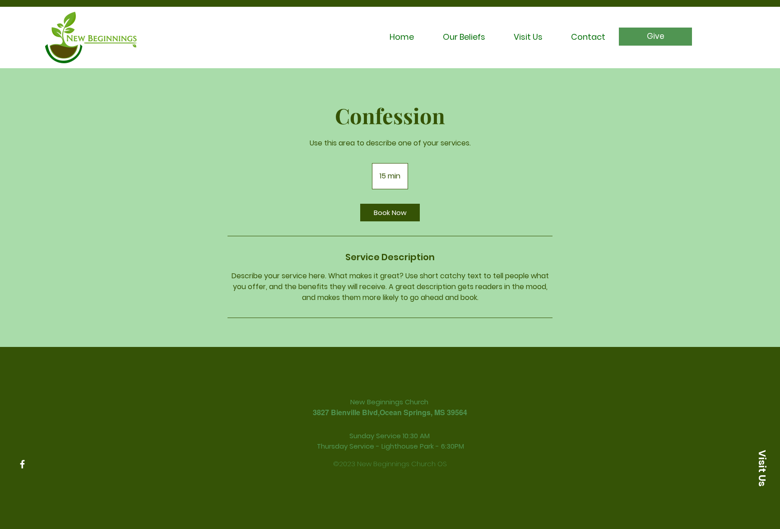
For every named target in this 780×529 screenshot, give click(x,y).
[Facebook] (22, 464)
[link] (390, 212)
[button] (762, 468)
